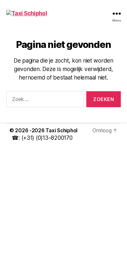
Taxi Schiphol (62, 130)
